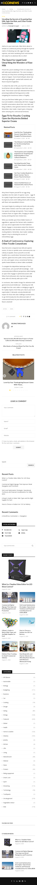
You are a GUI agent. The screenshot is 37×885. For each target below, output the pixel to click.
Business (19, 694)
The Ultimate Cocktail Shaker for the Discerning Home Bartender (23, 144)
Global (19, 723)
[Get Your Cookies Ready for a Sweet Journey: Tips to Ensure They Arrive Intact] (8, 176)
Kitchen (19, 744)
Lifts (19, 748)
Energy (19, 715)
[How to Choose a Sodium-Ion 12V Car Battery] (27, 622)
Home (3, 9)
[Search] (35, 3)
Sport (19, 782)
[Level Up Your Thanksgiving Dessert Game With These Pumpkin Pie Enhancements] (8, 135)
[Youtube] (28, 3)
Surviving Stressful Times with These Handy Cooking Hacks (22, 165)
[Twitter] (24, 3)
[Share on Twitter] (25, 316)
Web (19, 807)
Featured (19, 719)
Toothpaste (19, 794)
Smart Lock (19, 777)
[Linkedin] (26, 3)
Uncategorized (19, 798)
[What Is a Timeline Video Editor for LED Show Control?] (18, 571)
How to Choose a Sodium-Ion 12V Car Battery (16, 504)
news (11, 309)
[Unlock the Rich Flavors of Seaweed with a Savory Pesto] (8, 185)
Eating (11, 9)
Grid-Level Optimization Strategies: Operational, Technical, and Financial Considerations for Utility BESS (17, 492)
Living (19, 752)
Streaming (19, 786)
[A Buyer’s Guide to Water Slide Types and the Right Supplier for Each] (10, 622)
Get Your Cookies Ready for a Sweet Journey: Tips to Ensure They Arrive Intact (23, 175)
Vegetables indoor (19, 803)
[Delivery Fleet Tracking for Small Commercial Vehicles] (10, 646)
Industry (19, 736)
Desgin (19, 706)
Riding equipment (19, 773)
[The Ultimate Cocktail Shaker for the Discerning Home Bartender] (8, 145)
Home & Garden (19, 732)
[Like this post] (21, 316)
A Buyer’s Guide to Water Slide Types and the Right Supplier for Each (9, 633)
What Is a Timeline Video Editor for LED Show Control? (17, 585)
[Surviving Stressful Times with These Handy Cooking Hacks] (8, 166)
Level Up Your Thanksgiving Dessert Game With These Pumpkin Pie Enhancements (22, 134)
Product (19, 769)
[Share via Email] (29, 316)
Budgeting (19, 690)
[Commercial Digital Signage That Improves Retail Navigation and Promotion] (10, 597)
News (19, 765)
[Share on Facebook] (23, 316)
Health (19, 727)
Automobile (19, 681)
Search (4, 462)
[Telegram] (30, 3)
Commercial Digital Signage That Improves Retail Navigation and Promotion (17, 485)
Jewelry (19, 740)
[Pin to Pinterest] (27, 316)
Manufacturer (19, 757)
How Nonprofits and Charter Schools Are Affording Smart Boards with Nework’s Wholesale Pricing (27, 657)
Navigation (23, 516)
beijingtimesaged (13, 26)
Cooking (19, 702)
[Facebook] (22, 3)
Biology (19, 686)
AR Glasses (19, 677)
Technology (19, 790)
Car (19, 698)
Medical (19, 761)
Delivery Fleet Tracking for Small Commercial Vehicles (9, 655)
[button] (4, 375)
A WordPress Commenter (10, 516)
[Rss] (32, 3)
